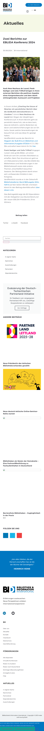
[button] (41, 10)
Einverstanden (7, 729)
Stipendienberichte (11, 273)
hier (34, 146)
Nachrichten (9, 261)
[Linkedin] (5, 535)
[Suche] (6, 242)
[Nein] (36, 729)
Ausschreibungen (10, 265)
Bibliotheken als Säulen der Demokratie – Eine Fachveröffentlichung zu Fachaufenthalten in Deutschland (21, 463)
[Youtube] (19, 535)
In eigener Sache (10, 257)
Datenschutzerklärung (24, 729)
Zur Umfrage (22, 308)
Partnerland (8, 269)
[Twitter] (12, 535)
